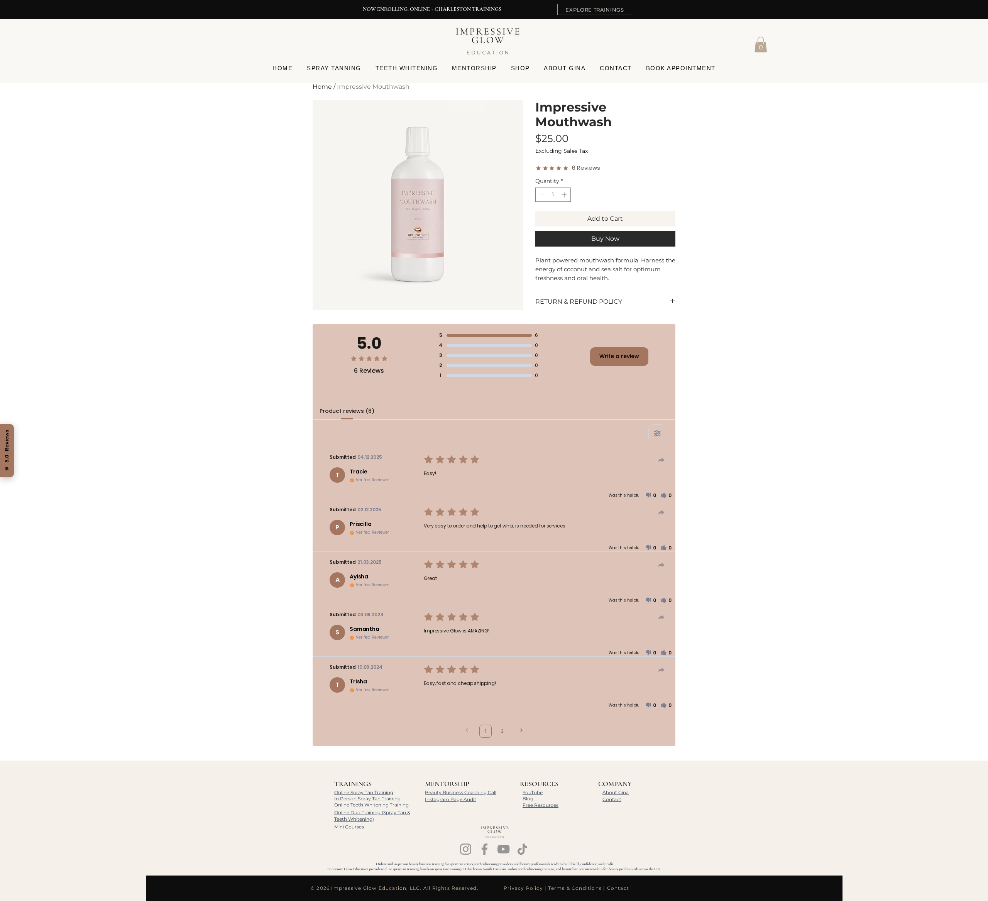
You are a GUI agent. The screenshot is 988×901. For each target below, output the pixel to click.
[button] (760, 44)
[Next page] (521, 731)
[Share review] (661, 460)
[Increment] (565, 194)
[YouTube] (503, 849)
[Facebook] (484, 849)
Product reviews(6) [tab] (347, 411)
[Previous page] (466, 731)
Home (322, 86)
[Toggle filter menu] (657, 433)
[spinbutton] (553, 194)
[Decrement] (541, 194)
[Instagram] (465, 849)
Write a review (619, 356)
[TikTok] (522, 849)
